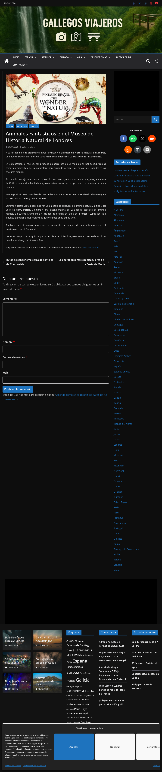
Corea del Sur (121, 329)
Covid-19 (71, 654)
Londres (34, 126)
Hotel (86, 691)
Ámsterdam (120, 230)
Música (85, 699)
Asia (79, 57)
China (117, 314)
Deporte (89, 654)
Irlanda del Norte (123, 423)
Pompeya (118, 517)
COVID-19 (119, 340)
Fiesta (82, 673)
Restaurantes (72, 717)
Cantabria (119, 293)
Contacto (19, 64)
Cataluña (118, 308)
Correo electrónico (15, 357)
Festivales (119, 382)
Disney (69, 662)
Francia (118, 392)
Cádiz (117, 282)
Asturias (118, 256)
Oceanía (118, 481)
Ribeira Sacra (86, 717)
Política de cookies (13, 765)
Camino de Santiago (78, 645)
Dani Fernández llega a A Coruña (131, 170)
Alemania (119, 214)
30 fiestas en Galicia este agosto (130, 180)
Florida (117, 387)
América (46, 57)
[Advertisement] (136, 91)
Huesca (118, 413)
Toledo (117, 559)
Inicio (16, 57)
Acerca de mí (123, 57)
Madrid (118, 460)
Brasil (117, 277)
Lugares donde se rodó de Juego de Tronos (112, 689)
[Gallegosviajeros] (6, 61)
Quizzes (118, 538)
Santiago (76, 722)
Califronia (119, 288)
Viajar (117, 570)
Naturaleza (73, 704)
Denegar (115, 746)
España (29, 57)
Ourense (118, 496)
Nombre (9, 342)
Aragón (117, 241)
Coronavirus (120, 335)
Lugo (116, 449)
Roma (117, 543)
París (116, 507)
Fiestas (88, 673)
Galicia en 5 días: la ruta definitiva (132, 175)
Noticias (118, 476)
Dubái (117, 350)
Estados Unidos (122, 371)
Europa (64, 57)
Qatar (117, 533)
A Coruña (119, 209)
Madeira (118, 455)
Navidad (85, 704)
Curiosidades (121, 345)
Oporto (117, 486)
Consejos (118, 324)
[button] (35, 57)
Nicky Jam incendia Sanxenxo (129, 191)
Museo (77, 699)
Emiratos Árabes (122, 355)
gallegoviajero (28, 147)
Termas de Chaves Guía (111, 645)
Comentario (11, 298)
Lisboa (117, 439)
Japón (117, 434)
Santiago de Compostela (126, 549)
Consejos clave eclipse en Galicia (131, 186)
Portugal (118, 528)
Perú (116, 512)
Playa (84, 709)
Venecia (118, 564)
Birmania (118, 272)
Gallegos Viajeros (74, 686)
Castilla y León (121, 298)
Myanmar (119, 465)
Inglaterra (22, 126)
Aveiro (117, 267)
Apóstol (81, 641)
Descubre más (98, 57)
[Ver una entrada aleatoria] (155, 61)
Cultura (80, 655)
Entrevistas (119, 361)
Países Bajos (120, 502)
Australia (118, 261)
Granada (118, 408)
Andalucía (119, 235)
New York (119, 470)
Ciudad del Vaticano (124, 319)
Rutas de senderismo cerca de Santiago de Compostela (29, 262)
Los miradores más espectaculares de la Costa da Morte (82, 262)
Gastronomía (75, 691)
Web (5, 372)
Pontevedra (120, 523)
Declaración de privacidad (34, 765)
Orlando (118, 491)
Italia (116, 429)
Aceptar (73, 746)
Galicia (117, 397)
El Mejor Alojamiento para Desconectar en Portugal (112, 656)
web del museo (91, 247)
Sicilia (117, 554)
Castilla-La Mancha (124, 303)
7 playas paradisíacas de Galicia (45, 681)
